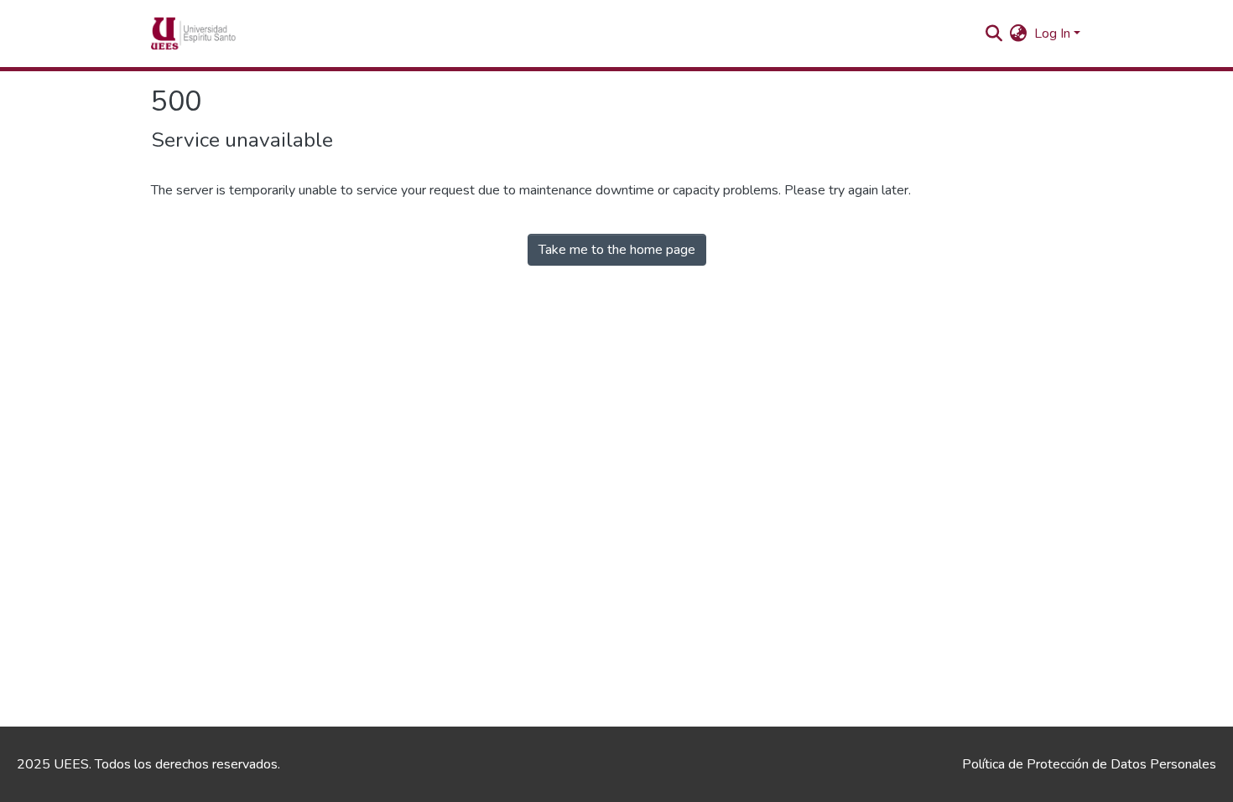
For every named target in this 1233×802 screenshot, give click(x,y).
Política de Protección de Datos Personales (1089, 764)
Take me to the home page (616, 250)
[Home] (219, 33)
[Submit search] (994, 33)
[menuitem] (1018, 33)
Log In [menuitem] (1052, 33)
